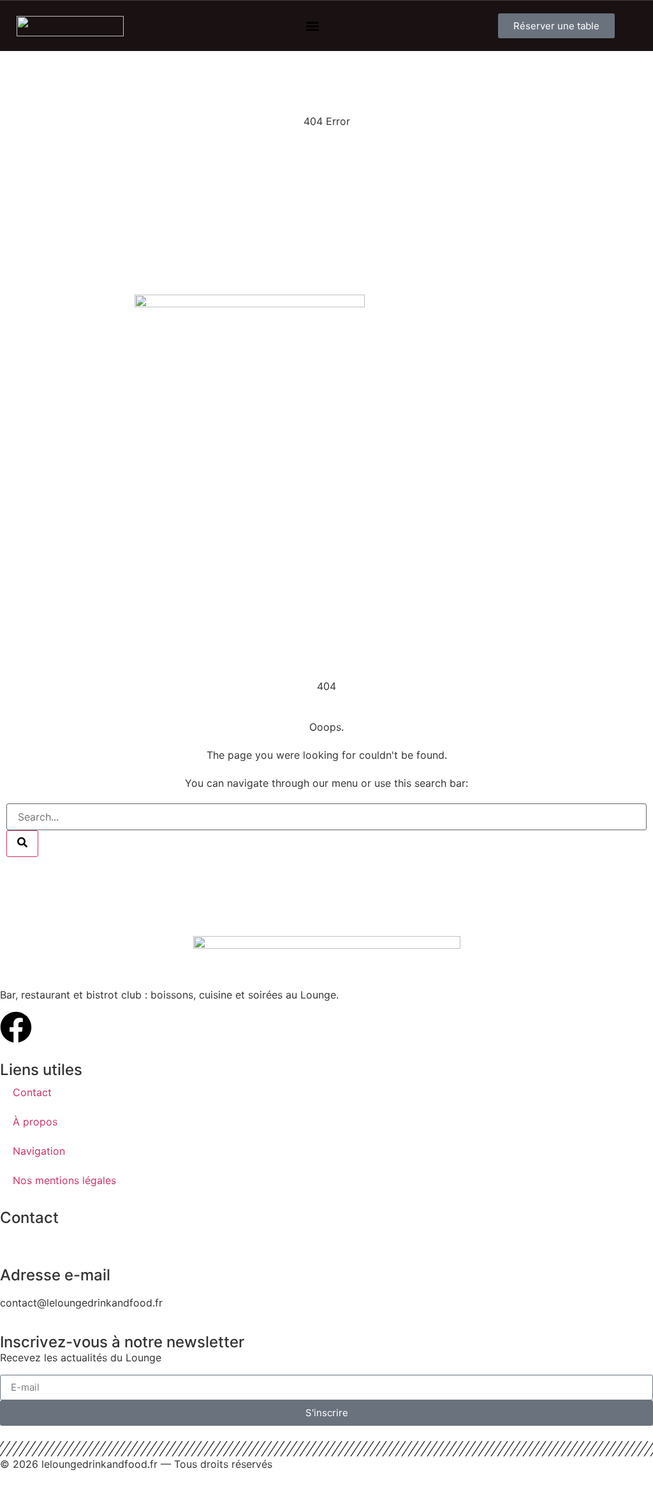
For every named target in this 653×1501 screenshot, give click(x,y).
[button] (312, 25)
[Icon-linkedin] (51, 1027)
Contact (32, 1092)
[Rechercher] (22, 843)
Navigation (39, 1151)
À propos (35, 1121)
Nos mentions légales (64, 1180)
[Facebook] (16, 1027)
